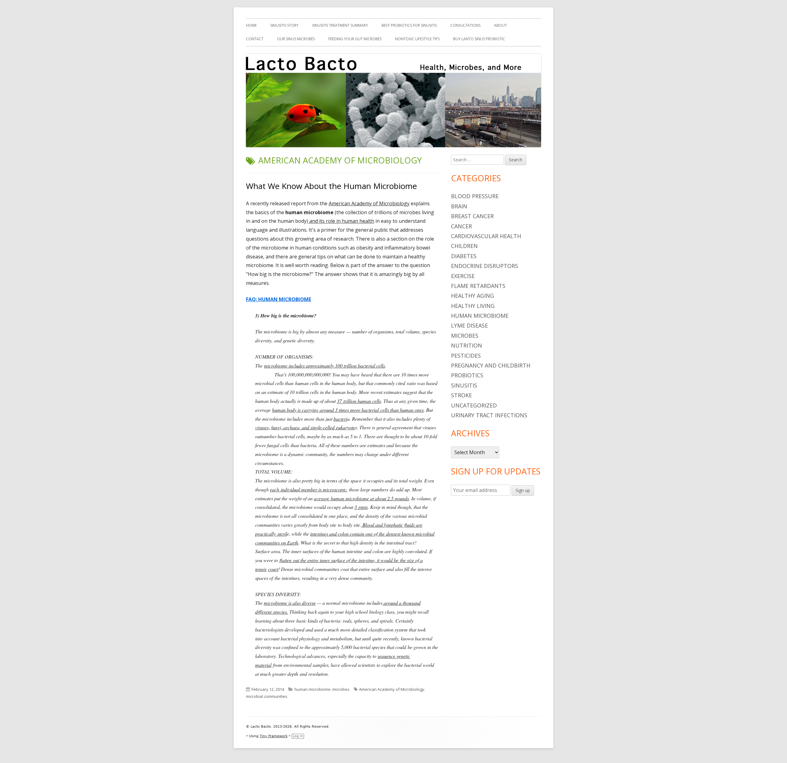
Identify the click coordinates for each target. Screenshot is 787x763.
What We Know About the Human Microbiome (331, 185)
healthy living (473, 305)
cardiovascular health (486, 236)
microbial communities (266, 696)
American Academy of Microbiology (391, 689)
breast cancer (472, 216)
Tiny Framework (273, 736)
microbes (341, 689)
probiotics (467, 375)
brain (459, 206)
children (464, 246)
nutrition (466, 345)
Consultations (465, 25)
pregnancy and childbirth (490, 365)
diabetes (464, 256)
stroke (461, 395)
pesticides (466, 355)
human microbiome (312, 689)
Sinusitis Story (284, 25)
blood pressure (475, 196)
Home (251, 25)
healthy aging (472, 295)
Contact (254, 38)
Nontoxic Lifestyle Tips (417, 38)
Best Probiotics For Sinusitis (409, 25)
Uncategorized (474, 405)
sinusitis (464, 385)
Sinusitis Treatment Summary (340, 25)
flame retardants (478, 285)
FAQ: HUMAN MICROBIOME (278, 299)
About (500, 25)
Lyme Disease (469, 325)
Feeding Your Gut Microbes (355, 38)
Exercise (463, 276)
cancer (461, 226)
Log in (298, 736)
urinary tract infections (489, 415)
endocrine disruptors (484, 265)
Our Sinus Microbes (296, 38)
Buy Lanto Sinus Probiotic (479, 38)
